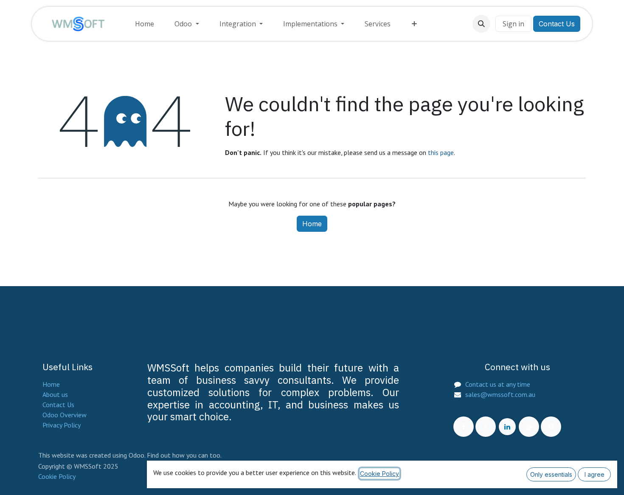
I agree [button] (594, 474)
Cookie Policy (57, 476)
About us (55, 394)
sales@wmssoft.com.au (500, 394)
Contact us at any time (497, 384)
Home (312, 223)
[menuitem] (144, 23)
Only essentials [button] (551, 474)
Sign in (513, 23)
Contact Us (557, 24)
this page (441, 152)
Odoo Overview (64, 415)
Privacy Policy (61, 425)
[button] (481, 24)
